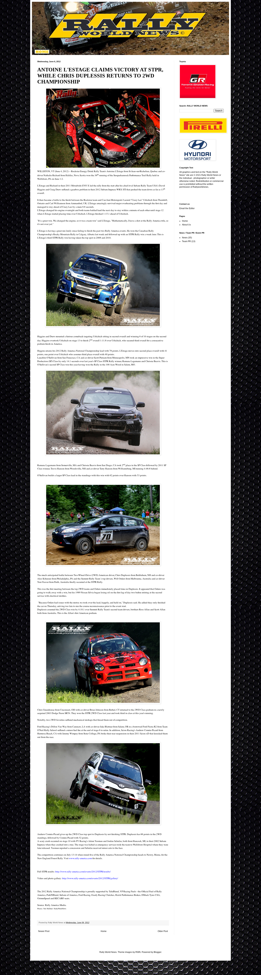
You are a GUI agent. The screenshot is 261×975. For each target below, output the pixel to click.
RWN (138, 952)
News (184, 237)
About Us (186, 224)
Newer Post (43, 931)
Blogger (157, 952)
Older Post (163, 931)
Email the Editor (187, 208)
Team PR (186, 241)
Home (104, 931)
